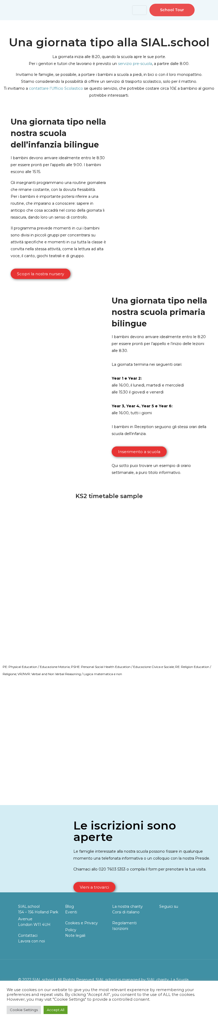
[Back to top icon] (194, 970)
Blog (69, 906)
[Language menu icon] (139, 10)
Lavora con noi (31, 941)
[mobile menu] (116, 10)
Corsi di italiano (126, 912)
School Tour (172, 9)
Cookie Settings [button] (24, 1010)
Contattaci (27, 935)
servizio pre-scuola (135, 63)
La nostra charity (127, 906)
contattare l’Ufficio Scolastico (56, 88)
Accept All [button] (55, 1010)
